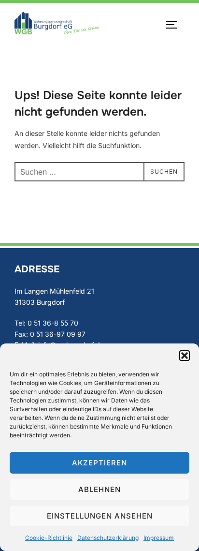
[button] (184, 355)
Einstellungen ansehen (100, 516)
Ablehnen (99, 489)
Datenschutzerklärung (108, 537)
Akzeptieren (99, 462)
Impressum (158, 537)
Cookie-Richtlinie (48, 537)
